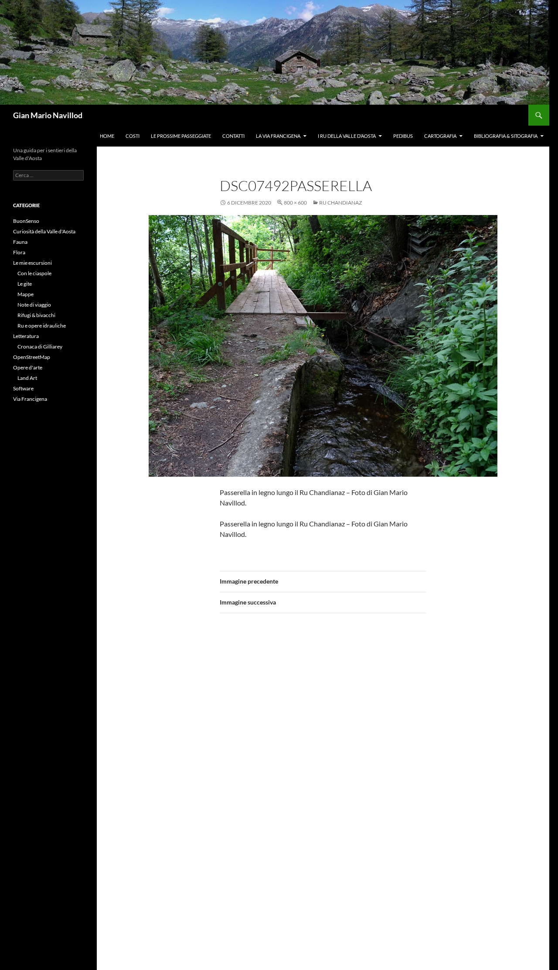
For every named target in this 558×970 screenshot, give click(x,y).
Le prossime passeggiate (181, 136)
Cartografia (440, 136)
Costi (133, 136)
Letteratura (26, 336)
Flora (19, 252)
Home (107, 136)
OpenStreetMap (31, 357)
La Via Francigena (278, 136)
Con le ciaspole (34, 273)
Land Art (27, 378)
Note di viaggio (34, 304)
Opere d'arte (27, 367)
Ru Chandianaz (340, 202)
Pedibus (403, 136)
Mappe (25, 294)
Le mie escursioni (32, 263)
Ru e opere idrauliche (41, 325)
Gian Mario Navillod (47, 115)
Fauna (20, 242)
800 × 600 (295, 202)
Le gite (24, 283)
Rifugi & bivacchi (36, 315)
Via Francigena (30, 399)
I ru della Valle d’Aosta (347, 136)
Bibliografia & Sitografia (506, 136)
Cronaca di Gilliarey (39, 346)
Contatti (233, 136)
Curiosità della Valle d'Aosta (44, 231)
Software (23, 388)
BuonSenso (26, 221)
